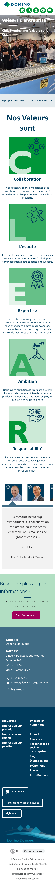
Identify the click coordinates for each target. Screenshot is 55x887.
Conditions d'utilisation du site (23, 863)
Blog (32, 756)
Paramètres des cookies (27, 878)
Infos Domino (39, 775)
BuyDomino (18, 791)
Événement (37, 765)
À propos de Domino (13, 100)
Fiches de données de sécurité (22, 802)
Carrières (36, 739)
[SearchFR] (29, 10)
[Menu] (50, 10)
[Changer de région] (43, 10)
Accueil (34, 734)
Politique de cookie (26, 868)
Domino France (38, 100)
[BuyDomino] (22, 10)
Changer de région (33, 851)
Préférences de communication (26, 873)
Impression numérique (37, 722)
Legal (43, 863)
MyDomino (12, 813)
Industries (9, 721)
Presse (34, 770)
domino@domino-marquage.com (29, 682)
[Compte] (36, 10)
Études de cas (39, 761)
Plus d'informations (26, 615)
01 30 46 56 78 (19, 678)
